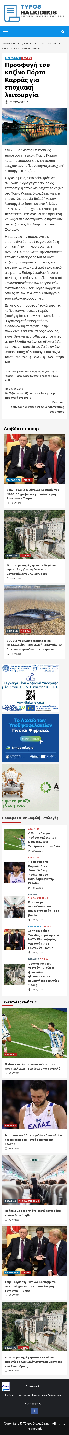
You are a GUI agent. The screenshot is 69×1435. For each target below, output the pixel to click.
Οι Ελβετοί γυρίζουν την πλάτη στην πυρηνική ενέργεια (30, 393)
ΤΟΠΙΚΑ (27, 58)
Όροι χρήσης (33, 1403)
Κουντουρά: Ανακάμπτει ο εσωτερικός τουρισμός (37, 406)
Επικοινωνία (33, 1386)
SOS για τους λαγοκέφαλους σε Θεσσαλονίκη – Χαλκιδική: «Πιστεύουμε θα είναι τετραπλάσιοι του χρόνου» (34, 645)
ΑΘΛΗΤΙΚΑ (33, 829)
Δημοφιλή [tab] (31, 817)
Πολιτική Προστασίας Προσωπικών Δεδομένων (33, 1394)
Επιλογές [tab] (50, 817)
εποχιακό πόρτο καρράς (26, 371)
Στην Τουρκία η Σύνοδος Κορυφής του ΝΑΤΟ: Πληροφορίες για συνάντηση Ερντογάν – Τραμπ (33, 494)
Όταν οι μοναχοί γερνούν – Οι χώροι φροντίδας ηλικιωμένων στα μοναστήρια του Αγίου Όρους (31, 569)
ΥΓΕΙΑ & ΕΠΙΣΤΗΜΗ (38, 898)
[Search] (62, 32)
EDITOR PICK (12, 58)
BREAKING (12, 555)
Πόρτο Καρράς (23, 375)
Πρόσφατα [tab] (11, 817)
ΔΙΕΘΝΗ (28, 480)
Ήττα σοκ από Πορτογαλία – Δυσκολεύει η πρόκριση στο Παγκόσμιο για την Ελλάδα (33, 1139)
